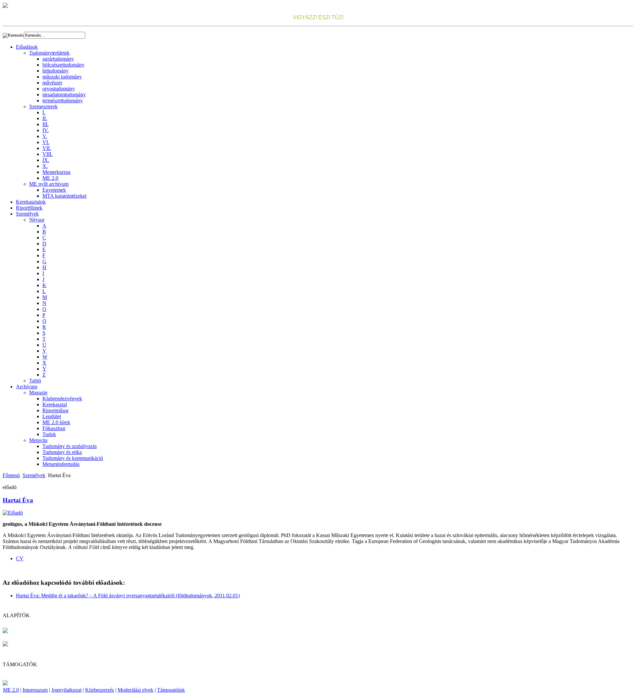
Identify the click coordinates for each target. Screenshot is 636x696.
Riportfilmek (29, 208)
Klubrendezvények (62, 398)
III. (45, 124)
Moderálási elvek (135, 690)
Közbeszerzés (99, 690)
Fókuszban (53, 428)
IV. (45, 130)
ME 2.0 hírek (56, 422)
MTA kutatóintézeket (64, 196)
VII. (46, 148)
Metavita (38, 440)
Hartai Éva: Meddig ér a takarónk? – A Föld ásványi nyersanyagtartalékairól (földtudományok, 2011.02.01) (128, 595)
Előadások (27, 47)
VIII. (47, 154)
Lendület (51, 416)
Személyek (27, 214)
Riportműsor (55, 410)
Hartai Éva (18, 500)
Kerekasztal (54, 404)
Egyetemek (54, 190)
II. (44, 118)
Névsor (36, 220)
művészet (52, 82)
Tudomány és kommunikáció (72, 458)
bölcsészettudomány (63, 65)
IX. (45, 160)
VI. (45, 142)
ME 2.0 (50, 178)
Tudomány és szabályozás (69, 446)
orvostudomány (58, 88)
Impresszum (35, 690)
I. (43, 112)
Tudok (49, 434)
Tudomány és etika (62, 452)
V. (44, 136)
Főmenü (11, 475)
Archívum (26, 386)
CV (20, 558)
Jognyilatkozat (66, 690)
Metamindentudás (61, 464)
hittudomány (55, 71)
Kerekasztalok (31, 202)
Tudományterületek (49, 53)
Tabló (35, 380)
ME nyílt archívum (49, 184)
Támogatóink (171, 690)
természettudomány (62, 100)
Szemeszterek (43, 106)
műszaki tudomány (62, 76)
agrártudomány (58, 59)
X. (45, 166)
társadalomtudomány (64, 94)
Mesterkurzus (56, 172)
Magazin (38, 392)
